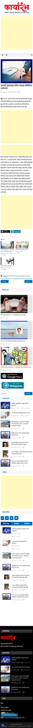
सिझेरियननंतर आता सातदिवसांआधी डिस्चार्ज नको (20, 434)
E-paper (5, 726)
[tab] (6, 523)
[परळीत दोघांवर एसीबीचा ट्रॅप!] (7, 261)
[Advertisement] (16, 33)
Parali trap (28, 279)
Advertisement (21, 726)
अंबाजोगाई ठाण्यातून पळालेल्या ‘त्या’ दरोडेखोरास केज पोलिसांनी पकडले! (16, 367)
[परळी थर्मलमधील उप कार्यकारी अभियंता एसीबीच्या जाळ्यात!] (7, 245)
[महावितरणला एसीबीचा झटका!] (22, 245)
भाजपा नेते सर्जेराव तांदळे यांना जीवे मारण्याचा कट (6, 281)
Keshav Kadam (17, 92)
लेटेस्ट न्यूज (6, 524)
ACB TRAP (11, 276)
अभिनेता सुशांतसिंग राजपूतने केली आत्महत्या (19, 404)
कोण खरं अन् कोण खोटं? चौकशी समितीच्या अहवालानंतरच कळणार (19, 462)
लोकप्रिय (16, 524)
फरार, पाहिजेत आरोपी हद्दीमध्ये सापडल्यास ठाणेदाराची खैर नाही (21, 453)
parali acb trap (20, 279)
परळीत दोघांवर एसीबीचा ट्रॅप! (7, 266)
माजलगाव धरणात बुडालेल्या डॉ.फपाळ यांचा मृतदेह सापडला (13, 341)
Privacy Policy (12, 726)
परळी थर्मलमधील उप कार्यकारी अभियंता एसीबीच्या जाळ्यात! (7, 250)
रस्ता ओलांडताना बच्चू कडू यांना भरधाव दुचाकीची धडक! (29, 281)
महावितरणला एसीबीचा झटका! (22, 249)
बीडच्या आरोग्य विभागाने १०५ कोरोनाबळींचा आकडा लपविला (13, 315)
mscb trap (11, 279)
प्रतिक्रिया (27, 524)
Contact (29, 726)
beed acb (18, 276)
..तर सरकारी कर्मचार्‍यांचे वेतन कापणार (20, 413)
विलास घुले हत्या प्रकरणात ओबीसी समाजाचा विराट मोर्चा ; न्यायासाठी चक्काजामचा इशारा (20, 424)
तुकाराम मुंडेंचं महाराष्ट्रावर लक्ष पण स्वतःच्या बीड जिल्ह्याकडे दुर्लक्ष (20, 443)
